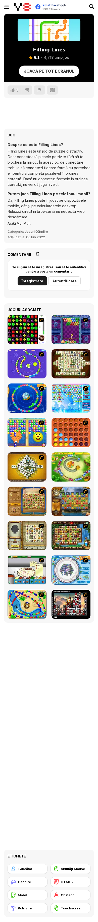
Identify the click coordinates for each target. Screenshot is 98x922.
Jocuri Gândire (36, 231)
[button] (19, 223)
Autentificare (64, 281)
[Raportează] (39, 90)
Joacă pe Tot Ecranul (49, 71)
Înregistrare (32, 281)
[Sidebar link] (7, 7)
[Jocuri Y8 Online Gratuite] (22, 7)
